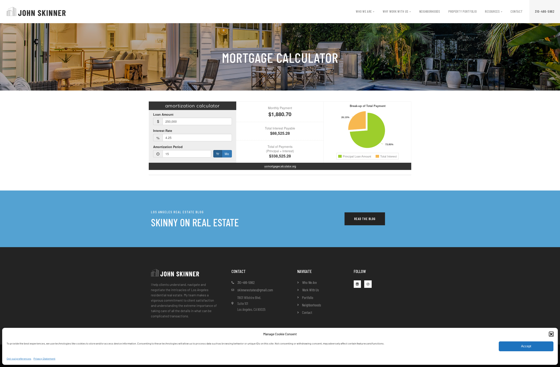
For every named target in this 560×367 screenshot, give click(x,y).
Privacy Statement (44, 358)
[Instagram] (368, 284)
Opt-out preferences (19, 358)
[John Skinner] (36, 11)
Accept (526, 346)
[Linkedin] (357, 284)
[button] (551, 334)
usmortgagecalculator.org (280, 166)
